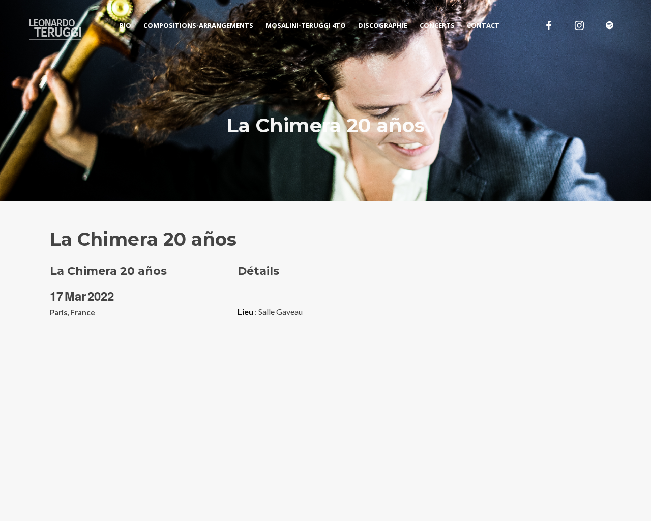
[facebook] (549, 25)
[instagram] (579, 25)
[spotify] (610, 25)
